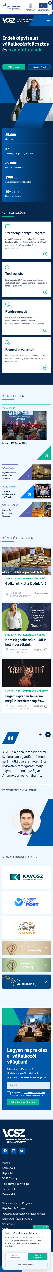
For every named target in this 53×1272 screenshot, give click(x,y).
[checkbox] (9, 1093)
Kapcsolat (7, 1173)
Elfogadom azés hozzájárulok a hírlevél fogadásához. (30, 1094)
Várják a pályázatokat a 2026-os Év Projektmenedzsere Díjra (10, 497)
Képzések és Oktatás (13, 1208)
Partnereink (8, 1194)
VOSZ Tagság (9, 1178)
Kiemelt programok (19, 349)
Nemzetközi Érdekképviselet (17, 1218)
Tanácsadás (14, 273)
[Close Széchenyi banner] (50, 3)
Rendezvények (16, 311)
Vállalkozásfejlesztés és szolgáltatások (23, 1213)
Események (8, 1167)
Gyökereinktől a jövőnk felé (25, 583)
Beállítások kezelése (26, 1264)
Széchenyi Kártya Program (25, 233)
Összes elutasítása (15, 1256)
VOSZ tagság (13, 67)
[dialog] (26, 1249)
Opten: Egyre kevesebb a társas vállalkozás (8, 514)
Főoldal (6, 1162)
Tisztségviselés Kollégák (15, 1183)
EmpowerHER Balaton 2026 (14, 443)
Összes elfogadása (37, 1256)
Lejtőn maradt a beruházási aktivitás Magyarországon (9, 477)
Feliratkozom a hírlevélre (23, 1102)
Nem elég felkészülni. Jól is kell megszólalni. (25, 642)
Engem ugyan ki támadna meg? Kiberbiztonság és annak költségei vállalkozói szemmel (25, 703)
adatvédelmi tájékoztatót (34, 1092)
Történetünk (9, 1188)
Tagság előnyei (39, 67)
